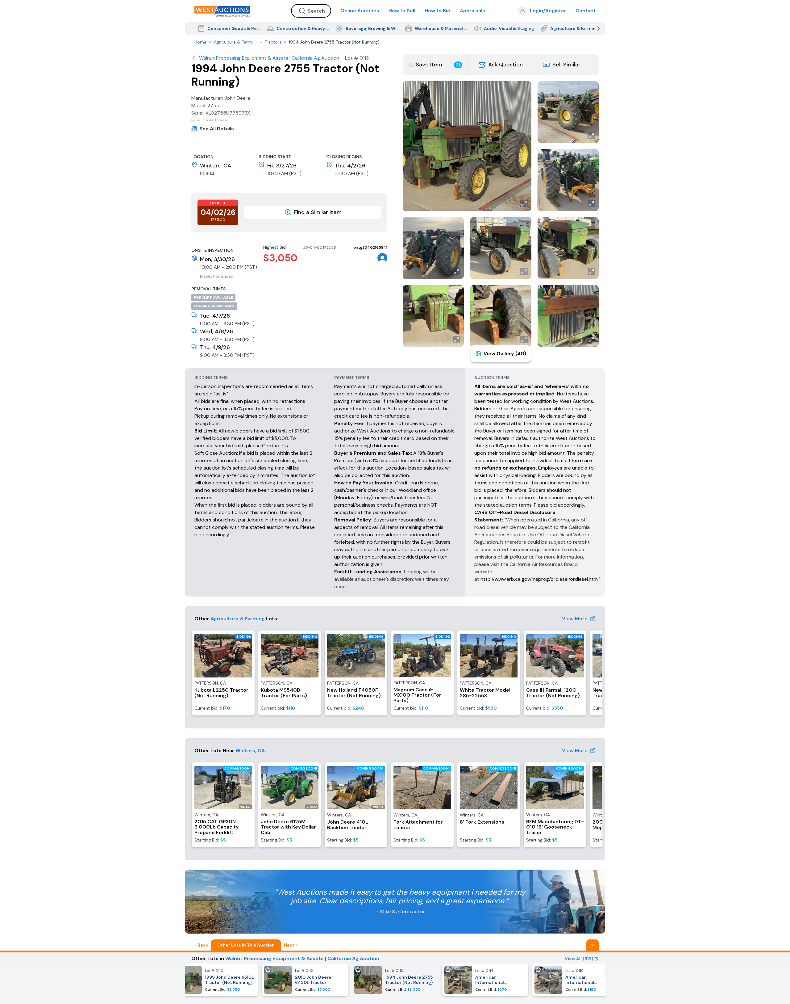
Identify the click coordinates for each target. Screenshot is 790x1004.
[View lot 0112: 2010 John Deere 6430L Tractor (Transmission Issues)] (305, 980)
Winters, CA (250, 750)
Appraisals (472, 10)
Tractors (272, 42)
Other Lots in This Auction (246, 945)
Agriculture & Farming (235, 42)
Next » (290, 945)
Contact (586, 10)
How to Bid (438, 10)
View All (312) (579, 958)
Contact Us (275, 445)
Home (200, 42)
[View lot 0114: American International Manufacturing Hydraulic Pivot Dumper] (485, 980)
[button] (501, 64)
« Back (201, 945)
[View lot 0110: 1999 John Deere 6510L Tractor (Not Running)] (215, 980)
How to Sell (402, 10)
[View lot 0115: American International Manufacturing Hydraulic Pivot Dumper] (575, 980)
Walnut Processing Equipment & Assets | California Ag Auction (302, 958)
